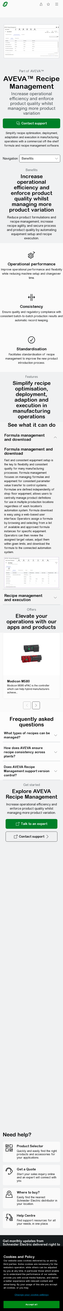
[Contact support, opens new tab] (31, 837)
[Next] (36, 705)
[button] (31, 123)
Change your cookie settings (31, 1294)
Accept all (31, 1304)
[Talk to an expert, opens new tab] (31, 824)
